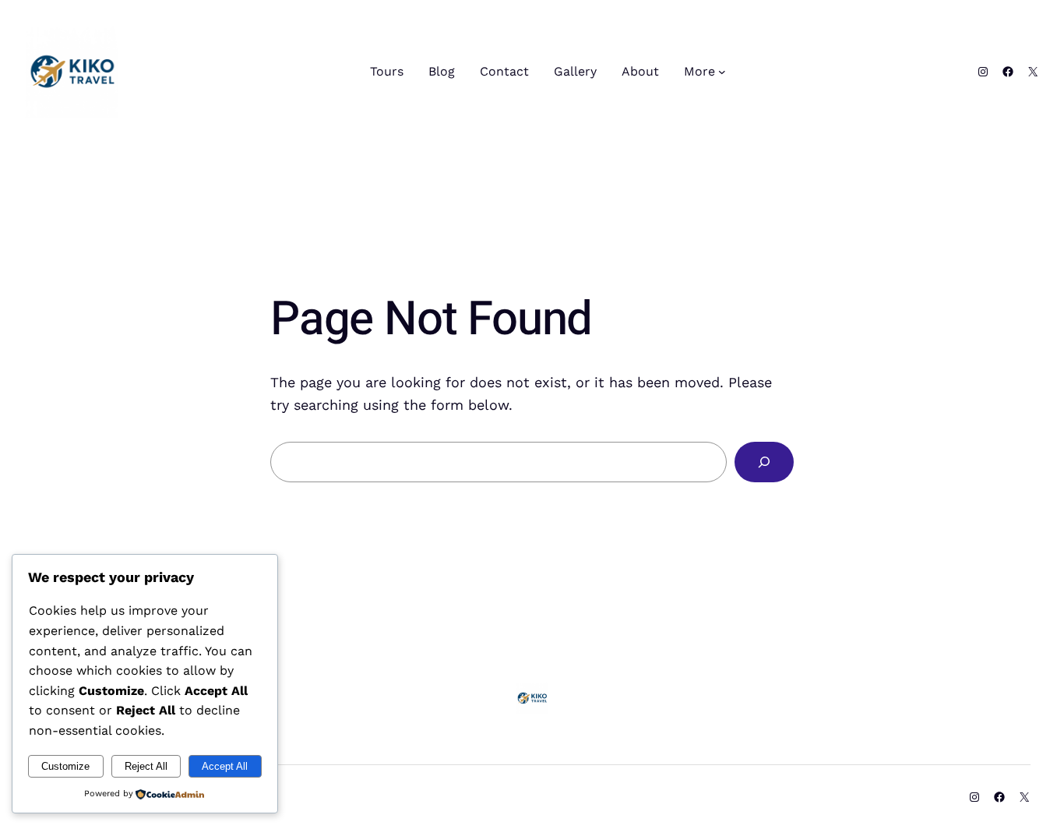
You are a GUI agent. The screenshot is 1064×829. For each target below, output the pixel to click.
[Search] (764, 462)
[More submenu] (722, 72)
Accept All (225, 766)
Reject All (146, 766)
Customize (65, 766)
